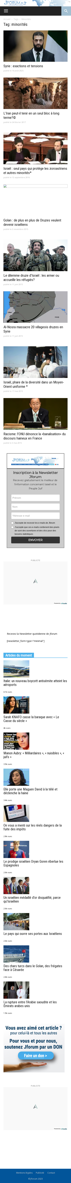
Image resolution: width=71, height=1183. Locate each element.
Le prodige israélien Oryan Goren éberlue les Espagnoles (33, 863)
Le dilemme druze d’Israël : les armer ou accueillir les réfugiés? (31, 277)
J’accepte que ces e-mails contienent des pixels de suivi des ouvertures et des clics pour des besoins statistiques (37, 530)
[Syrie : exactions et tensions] (35, 46)
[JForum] (35, 3)
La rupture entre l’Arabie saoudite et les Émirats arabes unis (30, 1004)
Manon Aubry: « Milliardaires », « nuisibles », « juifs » (33, 755)
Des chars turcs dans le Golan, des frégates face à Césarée (32, 968)
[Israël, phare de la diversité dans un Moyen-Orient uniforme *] (35, 362)
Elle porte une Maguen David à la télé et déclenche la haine (30, 791)
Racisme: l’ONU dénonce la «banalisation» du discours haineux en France (34, 436)
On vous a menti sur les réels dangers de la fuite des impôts (32, 827)
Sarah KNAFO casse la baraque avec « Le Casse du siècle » (31, 719)
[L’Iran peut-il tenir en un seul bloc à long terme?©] (35, 93)
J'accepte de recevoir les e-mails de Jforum (35, 523)
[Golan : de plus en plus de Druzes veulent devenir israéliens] (35, 200)
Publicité (40, 1172)
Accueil (6, 19)
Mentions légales (24, 1172)
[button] (35, 540)
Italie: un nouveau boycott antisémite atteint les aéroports (35, 683)
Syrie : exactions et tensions (23, 66)
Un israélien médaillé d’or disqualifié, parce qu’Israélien (32, 899)
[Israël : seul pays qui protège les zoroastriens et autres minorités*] (35, 148)
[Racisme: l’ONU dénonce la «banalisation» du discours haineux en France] (35, 414)
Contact (51, 1172)
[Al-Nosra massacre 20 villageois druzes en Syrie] (35, 307)
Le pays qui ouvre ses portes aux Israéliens (32, 934)
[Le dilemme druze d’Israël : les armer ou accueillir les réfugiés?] (35, 255)
